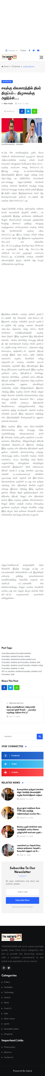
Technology (9, 992)
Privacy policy (9, 1047)
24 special (8, 1034)
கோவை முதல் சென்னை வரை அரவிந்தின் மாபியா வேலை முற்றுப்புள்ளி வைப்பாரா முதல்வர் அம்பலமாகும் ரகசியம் (30, 830)
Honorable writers (11, 1029)
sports (6, 1024)
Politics (7, 982)
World (6, 1003)
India (6, 1014)
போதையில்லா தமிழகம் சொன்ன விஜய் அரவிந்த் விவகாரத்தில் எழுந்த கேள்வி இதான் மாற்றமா (30, 792)
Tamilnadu (8, 987)
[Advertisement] (22, 23)
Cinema (7, 998)
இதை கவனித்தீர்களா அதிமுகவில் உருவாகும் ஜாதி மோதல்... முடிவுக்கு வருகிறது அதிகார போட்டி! (21, 710)
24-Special (16, 66)
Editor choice (9, 1019)
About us (8, 1052)
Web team (8, 104)
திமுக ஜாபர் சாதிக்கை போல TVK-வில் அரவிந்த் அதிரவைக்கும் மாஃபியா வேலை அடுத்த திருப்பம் (30, 811)
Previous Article (16, 703)
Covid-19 (7, 1008)
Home (6, 66)
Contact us (8, 1057)
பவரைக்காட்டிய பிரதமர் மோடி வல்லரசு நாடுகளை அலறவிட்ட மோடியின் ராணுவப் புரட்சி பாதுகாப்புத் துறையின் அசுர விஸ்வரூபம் (29, 848)
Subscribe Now (23, 900)
